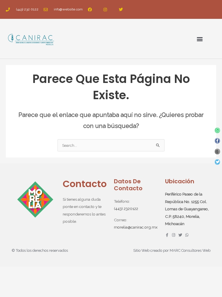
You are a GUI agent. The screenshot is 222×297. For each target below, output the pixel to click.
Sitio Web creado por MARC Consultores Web (171, 250)
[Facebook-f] (217, 141)
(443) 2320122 (126, 208)
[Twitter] (217, 162)
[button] (200, 39)
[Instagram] (217, 151)
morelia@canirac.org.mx (136, 227)
